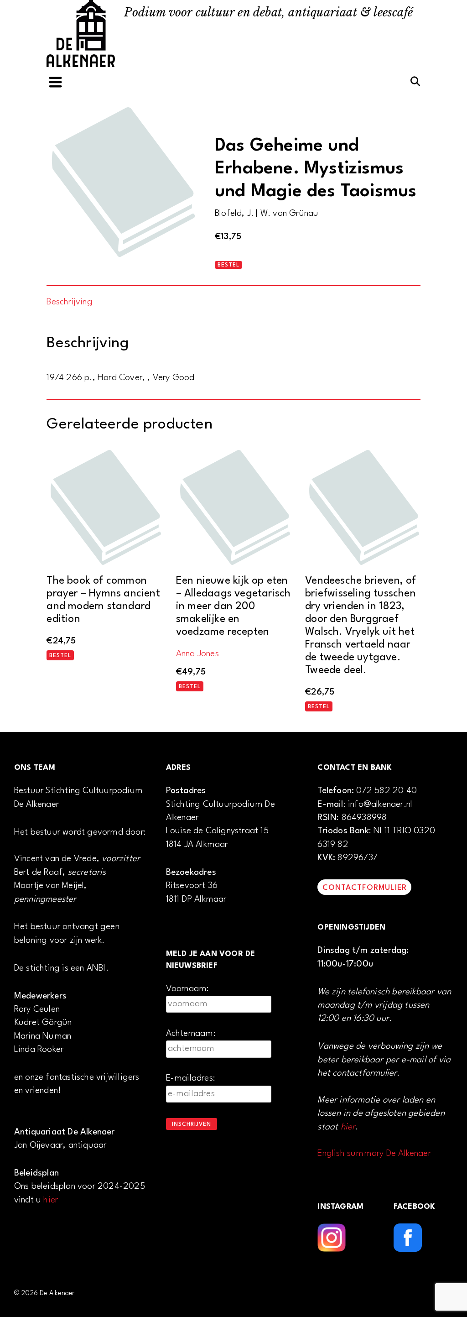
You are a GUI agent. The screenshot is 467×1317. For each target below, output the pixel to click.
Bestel (228, 265)
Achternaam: (191, 1033)
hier (50, 1200)
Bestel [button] (60, 655)
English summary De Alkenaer (374, 1153)
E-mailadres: (190, 1078)
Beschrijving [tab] (69, 302)
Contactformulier (364, 888)
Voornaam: (187, 988)
